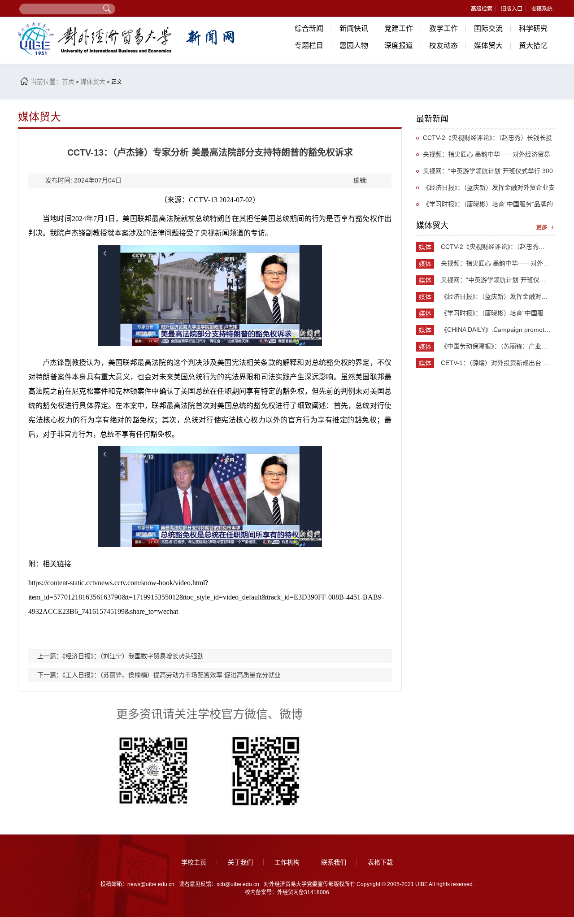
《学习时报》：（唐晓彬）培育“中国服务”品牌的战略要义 (484, 206)
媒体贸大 (488, 45)
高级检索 (481, 9)
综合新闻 (309, 28)
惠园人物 (353, 45)
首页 (68, 81)
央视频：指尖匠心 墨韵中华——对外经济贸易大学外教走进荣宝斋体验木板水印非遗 (483, 157)
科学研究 (533, 28)
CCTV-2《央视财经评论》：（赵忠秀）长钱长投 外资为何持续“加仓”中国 (484, 140)
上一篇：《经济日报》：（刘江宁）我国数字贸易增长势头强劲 (120, 656)
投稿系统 (541, 9)
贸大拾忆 (533, 45)
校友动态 (443, 45)
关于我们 (240, 862)
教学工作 (443, 28)
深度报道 (398, 45)
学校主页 (193, 862)
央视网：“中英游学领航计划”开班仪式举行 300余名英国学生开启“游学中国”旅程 (484, 173)
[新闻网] (128, 38)
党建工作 (398, 28)
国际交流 (488, 28)
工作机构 (287, 862)
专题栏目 (309, 45)
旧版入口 (511, 9)
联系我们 (333, 862)
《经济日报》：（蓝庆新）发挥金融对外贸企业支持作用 (485, 190)
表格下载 (380, 862)
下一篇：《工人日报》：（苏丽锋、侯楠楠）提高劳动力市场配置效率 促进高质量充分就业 (159, 674)
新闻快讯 (353, 28)
